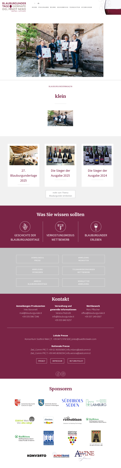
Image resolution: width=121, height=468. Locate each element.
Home (34, 7)
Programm (43, 7)
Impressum (57, 361)
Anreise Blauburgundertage (37, 282)
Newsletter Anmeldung (83, 282)
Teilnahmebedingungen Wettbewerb (83, 270)
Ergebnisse (62, 7)
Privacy (41, 361)
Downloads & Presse (37, 259)
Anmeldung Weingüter (83, 259)
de (38, 3)
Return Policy (76, 361)
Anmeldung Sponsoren (37, 270)
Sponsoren (86, 7)
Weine (53, 7)
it (34, 3)
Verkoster (75, 7)
